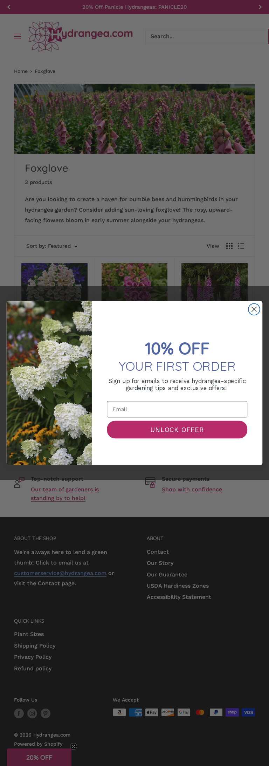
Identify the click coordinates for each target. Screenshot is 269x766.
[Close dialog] (254, 309)
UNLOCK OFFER (177, 429)
